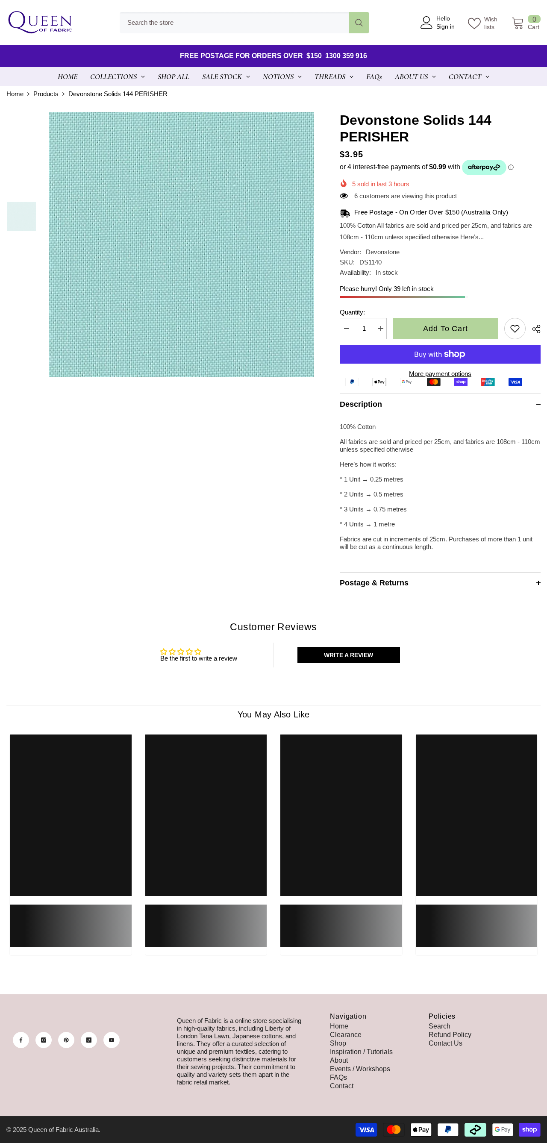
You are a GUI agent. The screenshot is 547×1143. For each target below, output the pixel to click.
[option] (181, 244)
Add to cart (445, 328)
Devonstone (383, 252)
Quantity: (352, 312)
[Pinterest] (66, 1040)
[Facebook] (21, 1040)
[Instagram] (43, 1040)
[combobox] (234, 22)
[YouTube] (111, 1040)
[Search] (244, 22)
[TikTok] (89, 1040)
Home (15, 93)
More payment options (440, 373)
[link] (71, 921)
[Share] (533, 329)
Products (46, 93)
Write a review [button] (348, 655)
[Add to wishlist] (515, 328)
